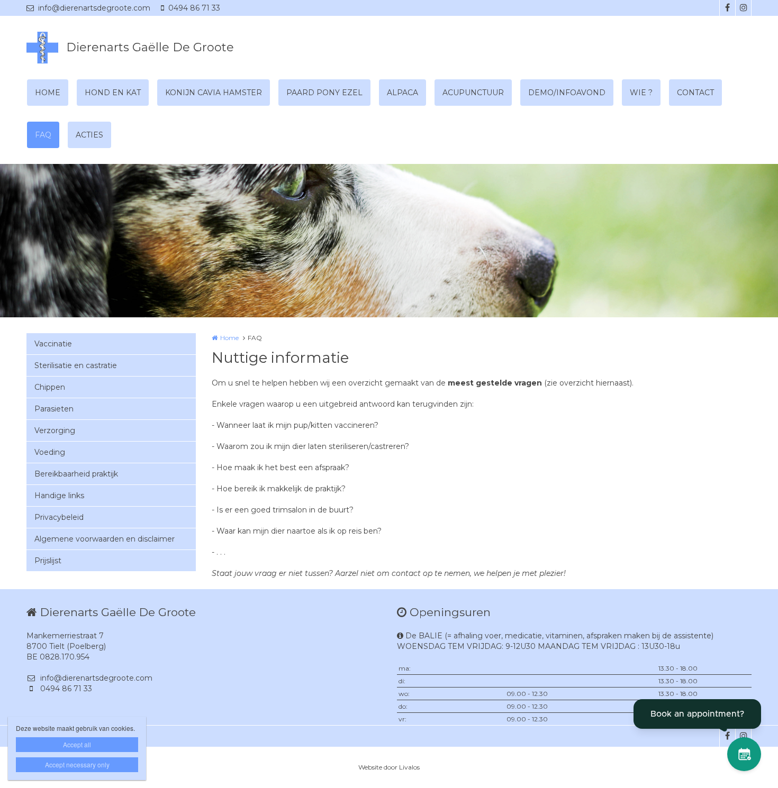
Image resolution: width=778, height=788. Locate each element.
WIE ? (641, 92)
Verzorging (54, 430)
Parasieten (54, 409)
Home (229, 338)
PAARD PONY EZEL (324, 92)
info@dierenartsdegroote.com (94, 8)
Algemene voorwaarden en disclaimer (104, 539)
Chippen (49, 387)
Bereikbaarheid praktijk (76, 474)
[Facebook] (727, 8)
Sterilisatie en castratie (75, 365)
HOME (47, 92)
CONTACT (695, 92)
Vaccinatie (53, 344)
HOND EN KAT (113, 92)
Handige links (59, 495)
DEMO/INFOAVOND (566, 92)
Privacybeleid (59, 517)
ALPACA (402, 92)
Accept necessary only (77, 764)
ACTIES (89, 135)
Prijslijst (47, 560)
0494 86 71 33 (194, 8)
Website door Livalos (389, 767)
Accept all (77, 744)
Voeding (49, 452)
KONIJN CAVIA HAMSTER (213, 92)
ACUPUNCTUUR (473, 92)
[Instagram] (743, 8)
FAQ (43, 135)
